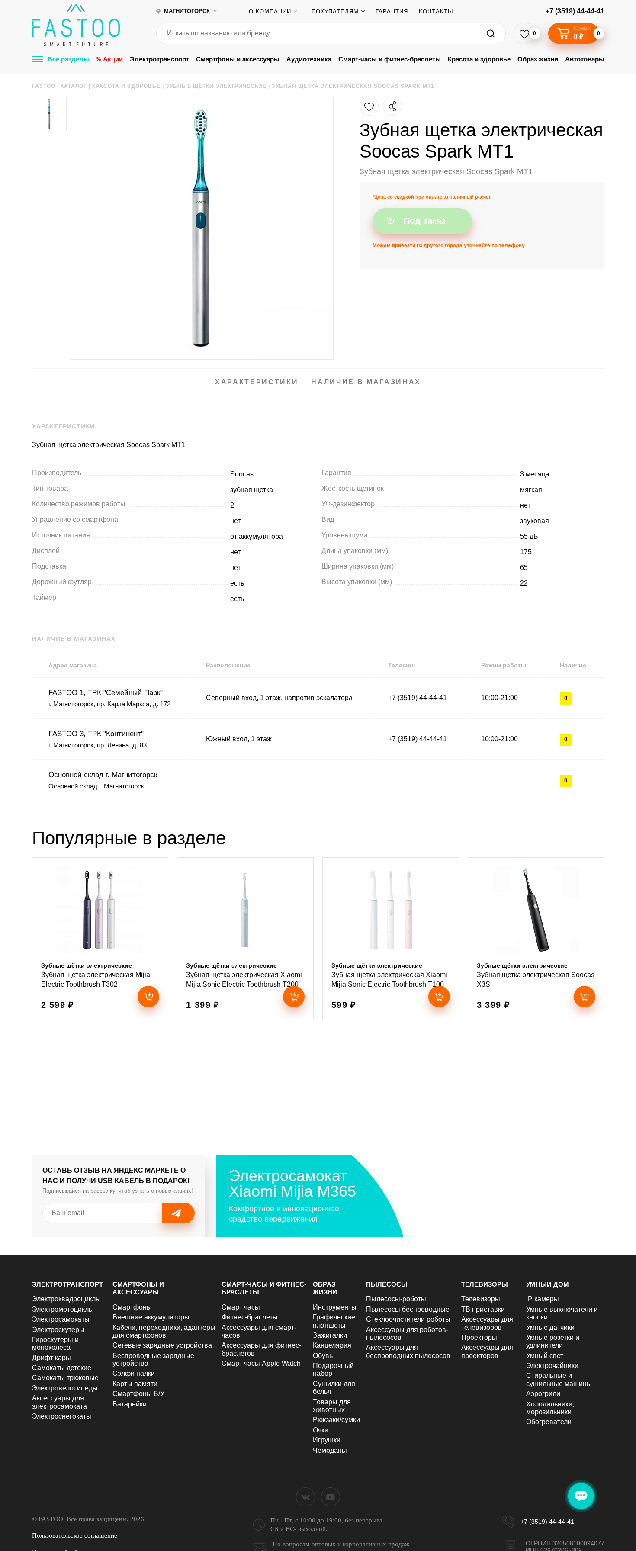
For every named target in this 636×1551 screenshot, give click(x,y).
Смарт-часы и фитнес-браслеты (389, 59)
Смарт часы (241, 1307)
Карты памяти (134, 1383)
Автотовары (584, 59)
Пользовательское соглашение (74, 1535)
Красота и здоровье (479, 59)
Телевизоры (484, 1284)
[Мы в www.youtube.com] (330, 1496)
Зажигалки (330, 1335)
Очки (320, 1430)
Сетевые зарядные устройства (162, 1345)
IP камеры (542, 1299)
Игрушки (326, 1440)
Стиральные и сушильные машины (559, 1379)
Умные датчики (550, 1327)
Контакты (436, 11)
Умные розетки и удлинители (552, 1341)
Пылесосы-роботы (396, 1299)
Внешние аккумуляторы (151, 1317)
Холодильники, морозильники (550, 1408)
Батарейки (129, 1404)
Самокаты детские (61, 1367)
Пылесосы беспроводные (408, 1309)
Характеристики (256, 382)
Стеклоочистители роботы (408, 1319)
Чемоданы (330, 1450)
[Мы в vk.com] (305, 1496)
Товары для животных (332, 1405)
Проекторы (479, 1337)
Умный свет (544, 1355)
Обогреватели (549, 1422)
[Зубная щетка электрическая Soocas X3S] (536, 938)
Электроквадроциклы (66, 1299)
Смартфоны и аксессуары (237, 59)
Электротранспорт (159, 59)
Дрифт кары (51, 1357)
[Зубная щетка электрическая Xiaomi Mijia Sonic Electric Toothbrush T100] (391, 938)
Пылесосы (387, 1284)
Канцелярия (332, 1345)
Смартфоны (132, 1307)
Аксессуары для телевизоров (487, 1323)
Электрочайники (552, 1365)
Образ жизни (537, 59)
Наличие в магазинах (366, 382)
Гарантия (392, 11)
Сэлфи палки (133, 1373)
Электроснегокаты (61, 1416)
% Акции (109, 59)
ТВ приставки (483, 1309)
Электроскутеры (58, 1329)
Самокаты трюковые (65, 1377)
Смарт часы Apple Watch (261, 1363)
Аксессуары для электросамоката (59, 1401)
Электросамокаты (61, 1319)
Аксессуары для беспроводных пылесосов (408, 1351)
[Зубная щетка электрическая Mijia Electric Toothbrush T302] (100, 938)
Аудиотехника (308, 59)
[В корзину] (148, 996)
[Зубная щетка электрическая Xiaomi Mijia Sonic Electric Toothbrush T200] (245, 938)
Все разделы (68, 59)
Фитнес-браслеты (250, 1317)
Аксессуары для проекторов (487, 1351)
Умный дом (547, 1284)
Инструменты (335, 1307)
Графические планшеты (334, 1321)
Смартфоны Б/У (138, 1393)
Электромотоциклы (63, 1309)
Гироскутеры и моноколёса (55, 1343)
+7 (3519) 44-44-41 (575, 11)
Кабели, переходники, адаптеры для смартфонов (163, 1331)
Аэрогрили (543, 1393)
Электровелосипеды (65, 1388)
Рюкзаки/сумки (336, 1419)
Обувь (323, 1355)
